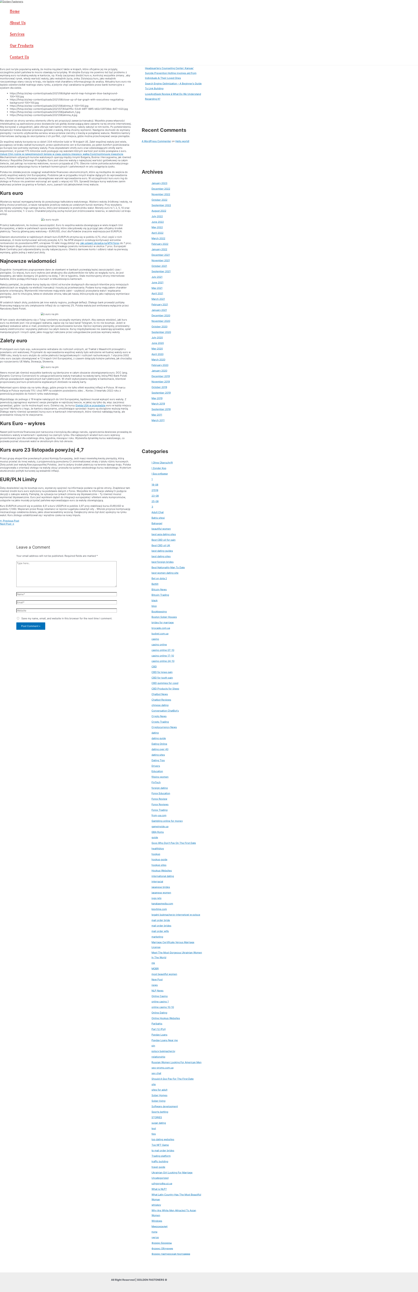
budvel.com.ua (160, 633)
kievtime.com (159, 909)
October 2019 (159, 387)
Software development (165, 1106)
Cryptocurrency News (164, 727)
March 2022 (158, 238)
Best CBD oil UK (161, 545)
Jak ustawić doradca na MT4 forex (99, 243)
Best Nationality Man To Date (168, 567)
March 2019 (158, 403)
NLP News (157, 990)
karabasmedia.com (162, 903)
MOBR (155, 968)
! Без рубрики (160, 473)
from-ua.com (159, 815)
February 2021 (160, 304)
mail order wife (160, 931)
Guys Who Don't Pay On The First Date (174, 843)
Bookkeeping (159, 611)
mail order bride (161, 920)
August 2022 (159, 210)
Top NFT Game (160, 1144)
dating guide (159, 738)
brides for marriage (163, 622)
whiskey (156, 1204)
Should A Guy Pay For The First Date (173, 1078)
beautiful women (161, 528)
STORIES (157, 1117)
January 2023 (159, 183)
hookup (156, 854)
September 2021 (161, 271)
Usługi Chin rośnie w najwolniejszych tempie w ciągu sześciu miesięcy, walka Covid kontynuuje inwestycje (61, 154)
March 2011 (158, 420)
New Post (157, 979)
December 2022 (161, 188)
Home (15, 11)
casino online (159, 644)
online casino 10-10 (163, 1007)
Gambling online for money (167, 820)
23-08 (155, 495)
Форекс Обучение (162, 1248)
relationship (158, 1056)
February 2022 (160, 243)
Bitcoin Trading (160, 594)
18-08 (155, 484)
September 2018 (161, 409)
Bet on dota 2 (159, 578)
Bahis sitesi (158, 517)
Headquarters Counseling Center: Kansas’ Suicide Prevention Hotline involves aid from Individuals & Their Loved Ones (170, 73)
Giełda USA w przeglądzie (90, 405)
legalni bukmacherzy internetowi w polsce (176, 914)
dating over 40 (160, 749)
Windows (157, 1220)
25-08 (155, 501)
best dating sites (161, 556)
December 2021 (161, 254)
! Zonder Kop (159, 468)
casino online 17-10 (163, 655)
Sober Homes (159, 1095)
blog (154, 606)
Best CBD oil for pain (164, 539)
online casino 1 (160, 1001)
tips (154, 1133)
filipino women (160, 776)
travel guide (158, 1167)
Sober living (158, 1100)
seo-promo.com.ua (162, 1067)
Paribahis (157, 1023)
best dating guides (162, 550)
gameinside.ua (160, 826)
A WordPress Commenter (156, 141)
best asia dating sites (164, 534)
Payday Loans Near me (165, 1040)
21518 (155, 490)
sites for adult (159, 1089)
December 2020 (161, 315)
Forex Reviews (160, 804)
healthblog (158, 848)
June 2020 (158, 343)
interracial (157, 881)
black (155, 600)
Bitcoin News (159, 589)
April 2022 (157, 232)
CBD (154, 666)
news (155, 985)
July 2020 (157, 337)
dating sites (158, 754)
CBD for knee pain (162, 672)
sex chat (156, 1073)
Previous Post (9, 520)
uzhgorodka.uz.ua (162, 1183)
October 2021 (159, 266)
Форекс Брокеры (162, 1242)
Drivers (156, 765)
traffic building (160, 1161)
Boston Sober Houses (164, 616)
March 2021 (158, 299)
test (154, 1128)
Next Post (7, 523)
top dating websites (163, 1139)
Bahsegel (157, 523)
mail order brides (161, 925)
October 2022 (159, 199)
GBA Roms (158, 832)
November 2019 (161, 381)
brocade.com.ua (161, 628)
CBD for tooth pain (162, 677)
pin (153, 1045)
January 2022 (159, 249)
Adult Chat (158, 512)
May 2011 (157, 414)
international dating (163, 876)
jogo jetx (156, 898)
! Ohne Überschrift (162, 462)
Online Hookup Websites (166, 1018)
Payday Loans (159, 1034)
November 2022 (161, 194)
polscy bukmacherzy (163, 1051)
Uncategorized (160, 1177)
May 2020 (157, 348)
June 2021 (157, 282)
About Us (18, 22)
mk (153, 963)
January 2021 (159, 310)
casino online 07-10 (163, 650)
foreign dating (160, 787)
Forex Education (161, 793)
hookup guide (159, 859)
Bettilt (155, 583)
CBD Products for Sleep (165, 688)
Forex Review (159, 798)
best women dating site (165, 572)
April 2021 (157, 293)
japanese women (161, 892)
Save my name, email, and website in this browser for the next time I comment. (66, 618)
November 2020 (161, 321)
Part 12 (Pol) (159, 1029)
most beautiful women (164, 974)
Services (17, 34)
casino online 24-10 (163, 661)
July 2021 (157, 276)
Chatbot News (160, 694)
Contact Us (19, 57)
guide (155, 837)
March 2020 (158, 359)
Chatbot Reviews (161, 699)
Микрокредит (160, 1226)
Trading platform (161, 1155)
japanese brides (161, 887)
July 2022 (157, 216)
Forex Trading (160, 810)
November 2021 (161, 260)
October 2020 (159, 326)
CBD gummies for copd (165, 683)
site (154, 1084)
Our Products (21, 45)
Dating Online (159, 743)
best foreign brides (163, 561)
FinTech (156, 782)
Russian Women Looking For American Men (176, 1062)
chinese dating (160, 705)
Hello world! (182, 141)
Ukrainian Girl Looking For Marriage (172, 1172)
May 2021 (157, 288)
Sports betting (160, 1111)
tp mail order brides (163, 1150)
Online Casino (160, 996)
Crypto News (159, 716)
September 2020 (161, 332)
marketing (157, 936)
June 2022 (158, 221)
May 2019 (157, 398)
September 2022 (161, 205)
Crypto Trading (160, 721)
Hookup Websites (162, 870)
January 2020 (159, 370)
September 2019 (161, 392)
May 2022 (157, 227)
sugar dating (159, 1122)
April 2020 (157, 354)
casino (155, 639)
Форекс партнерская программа (171, 1253)
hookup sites (159, 865)
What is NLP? (159, 1189)
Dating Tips (158, 760)
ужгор (155, 1237)
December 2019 (161, 376)
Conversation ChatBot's (165, 710)
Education (157, 771)
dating (155, 732)
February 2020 (160, 365)
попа (154, 1231)
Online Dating (159, 1012)
